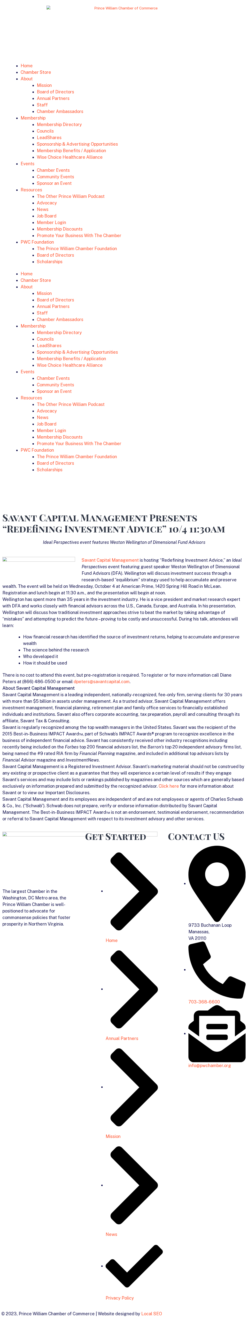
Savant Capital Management (110, 560)
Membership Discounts (60, 229)
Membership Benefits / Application (71, 150)
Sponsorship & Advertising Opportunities (77, 144)
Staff (42, 104)
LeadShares (49, 137)
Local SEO (151, 1313)
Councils (45, 131)
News (42, 209)
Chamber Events (53, 170)
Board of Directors (55, 91)
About (27, 78)
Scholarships (49, 261)
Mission (44, 85)
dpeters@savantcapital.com (102, 681)
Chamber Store (36, 72)
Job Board (46, 215)
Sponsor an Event (54, 183)
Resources (31, 189)
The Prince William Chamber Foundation (77, 248)
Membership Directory (59, 124)
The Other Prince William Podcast (71, 196)
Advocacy (47, 202)
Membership (33, 117)
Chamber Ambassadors (60, 111)
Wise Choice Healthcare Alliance (70, 157)
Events (27, 163)
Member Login (51, 222)
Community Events (55, 176)
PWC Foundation (37, 242)
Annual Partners (53, 98)
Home (27, 65)
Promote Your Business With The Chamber (79, 235)
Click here (169, 786)
